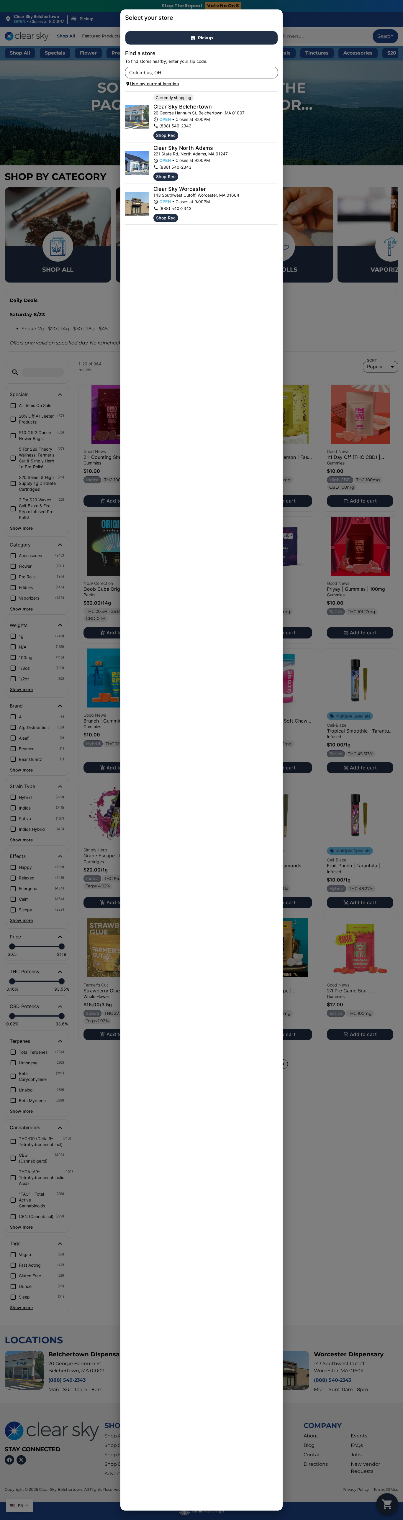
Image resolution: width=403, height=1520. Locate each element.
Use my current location (154, 83)
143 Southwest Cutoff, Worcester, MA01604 (196, 195)
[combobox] (196, 72)
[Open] (273, 72)
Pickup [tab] (205, 37)
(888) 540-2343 (175, 125)
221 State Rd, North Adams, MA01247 (190, 153)
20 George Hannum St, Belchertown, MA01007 (199, 112)
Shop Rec (166, 135)
